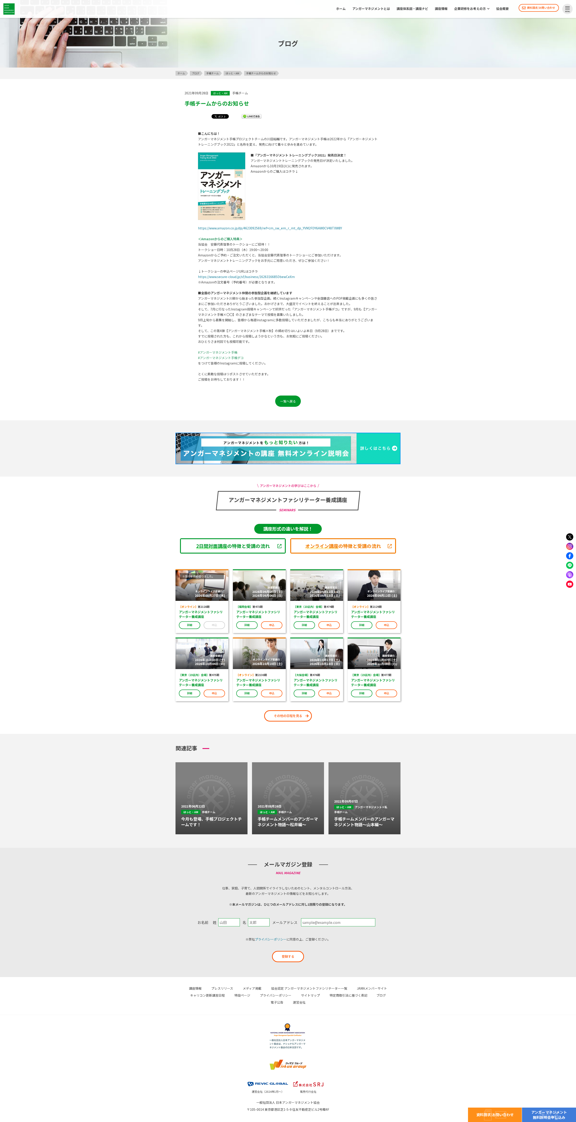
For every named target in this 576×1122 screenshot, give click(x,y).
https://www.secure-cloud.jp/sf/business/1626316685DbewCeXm (246, 276)
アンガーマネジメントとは (371, 9)
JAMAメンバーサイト (372, 988)
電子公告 (277, 1002)
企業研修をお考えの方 (470, 9)
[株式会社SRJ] (308, 1080)
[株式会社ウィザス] (288, 1060)
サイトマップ (310, 995)
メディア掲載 (252, 988)
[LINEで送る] (251, 116)
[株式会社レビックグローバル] (268, 1080)
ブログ (381, 995)
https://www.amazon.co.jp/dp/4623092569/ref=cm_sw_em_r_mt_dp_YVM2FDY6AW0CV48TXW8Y (270, 228)
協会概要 (502, 9)
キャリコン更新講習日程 (207, 995)
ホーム (341, 9)
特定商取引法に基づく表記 (348, 995)
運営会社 (299, 1002)
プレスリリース (222, 988)
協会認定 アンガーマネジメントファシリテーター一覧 (309, 988)
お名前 (203, 922)
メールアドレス (284, 922)
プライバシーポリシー (270, 939)
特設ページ (242, 995)
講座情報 (441, 9)
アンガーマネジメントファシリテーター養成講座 (201, 614)
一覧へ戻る (288, 401)
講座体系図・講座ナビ (412, 9)
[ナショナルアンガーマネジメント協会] (288, 1024)
